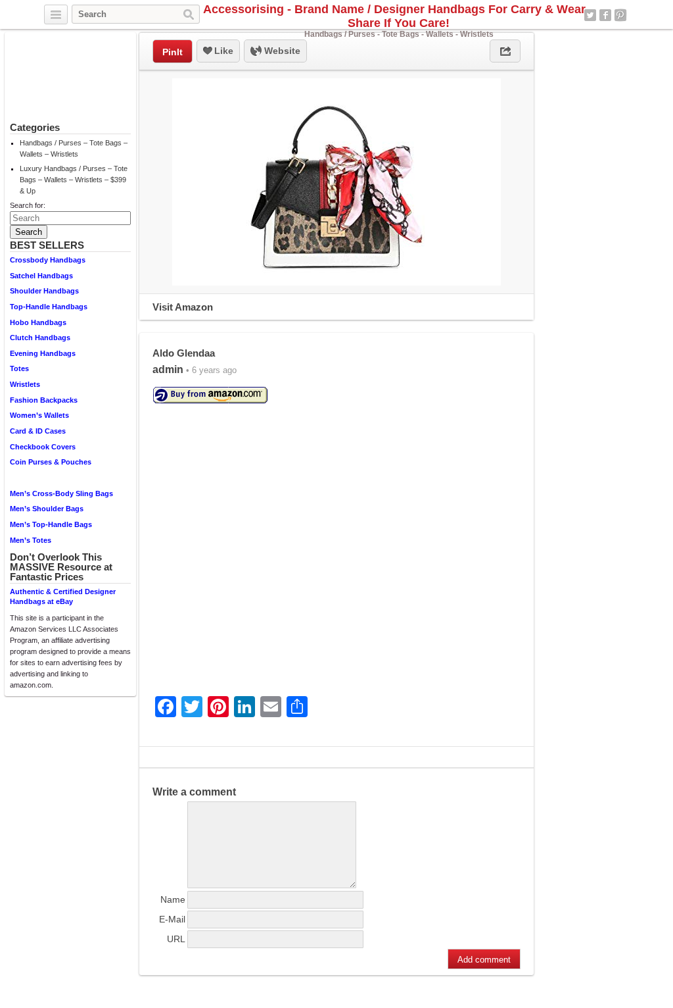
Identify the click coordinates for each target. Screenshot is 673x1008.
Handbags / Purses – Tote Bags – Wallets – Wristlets (74, 148)
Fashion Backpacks (44, 400)
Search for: (27, 205)
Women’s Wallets (39, 415)
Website (281, 50)
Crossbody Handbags (47, 260)
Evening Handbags (43, 353)
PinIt (172, 52)
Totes (19, 368)
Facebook (605, 15)
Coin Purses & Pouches (50, 462)
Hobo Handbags (38, 322)
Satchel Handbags (41, 276)
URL (176, 939)
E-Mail (172, 919)
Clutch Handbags (40, 337)
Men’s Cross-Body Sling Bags (61, 493)
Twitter (590, 15)
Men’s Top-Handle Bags (51, 524)
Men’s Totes (30, 540)
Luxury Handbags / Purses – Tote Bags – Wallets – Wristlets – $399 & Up (74, 179)
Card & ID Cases (38, 431)
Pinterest (620, 15)
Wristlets (25, 384)
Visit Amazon (182, 307)
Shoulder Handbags (44, 291)
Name (172, 899)
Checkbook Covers (43, 447)
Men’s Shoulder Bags (46, 509)
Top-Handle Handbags (48, 307)
